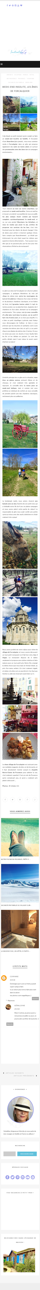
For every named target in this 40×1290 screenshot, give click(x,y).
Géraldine (19, 1005)
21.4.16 (12, 980)
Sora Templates (16, 1286)
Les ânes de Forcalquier (16, 291)
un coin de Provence (30, 775)
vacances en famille (16, 82)
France (25, 75)
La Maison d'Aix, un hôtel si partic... (15, 951)
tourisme (30, 78)
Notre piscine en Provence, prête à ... (16, 859)
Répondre (35, 998)
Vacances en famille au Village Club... (16, 905)
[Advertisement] (20, 21)
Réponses (11, 1000)
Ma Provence (12, 78)
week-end (29, 82)
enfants (10, 75)
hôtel (32, 75)
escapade (18, 75)
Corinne (14, 976)
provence (21, 78)
